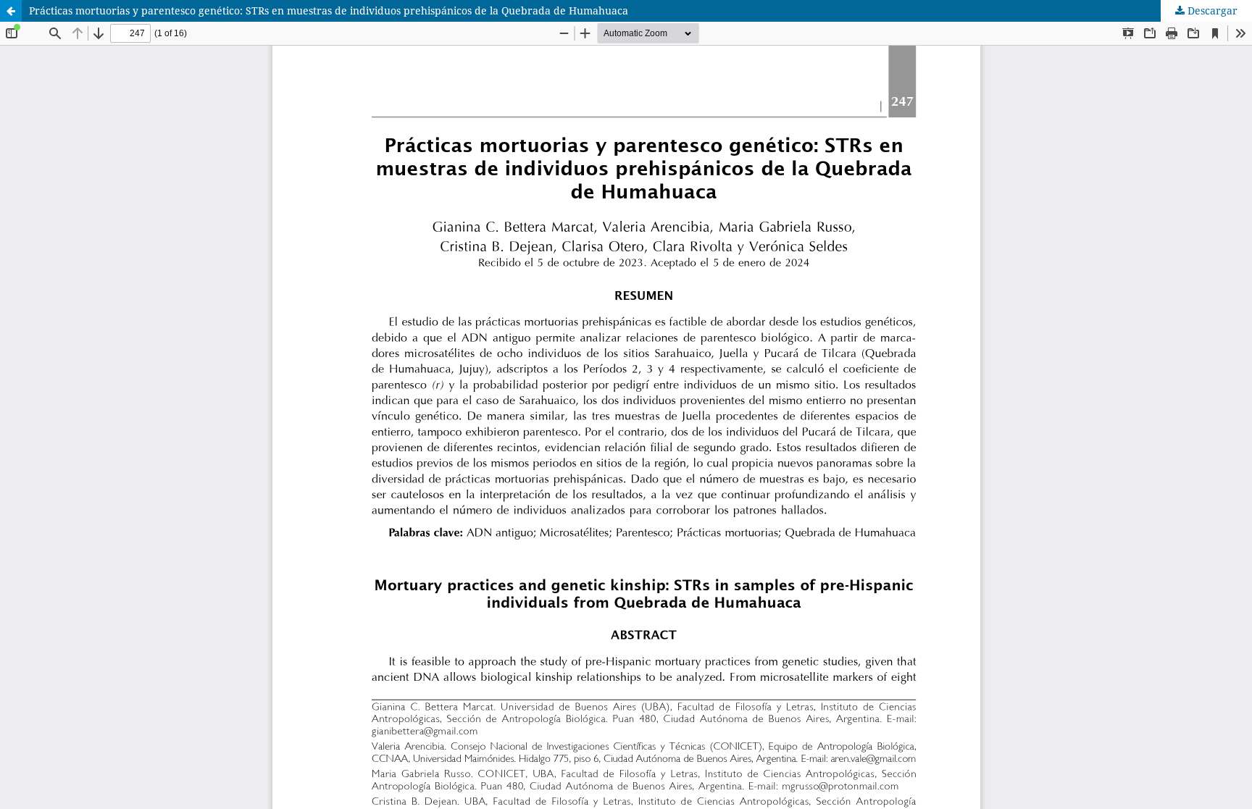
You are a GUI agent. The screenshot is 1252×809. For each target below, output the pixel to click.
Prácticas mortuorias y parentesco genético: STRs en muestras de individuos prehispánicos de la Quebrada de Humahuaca (328, 10)
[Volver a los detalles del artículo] (11, 11)
